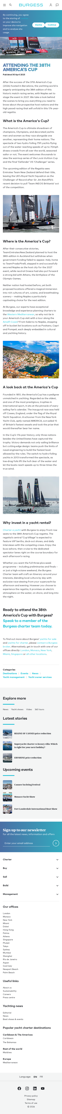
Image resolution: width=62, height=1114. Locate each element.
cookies (24, 18)
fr (41, 1076)
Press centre (9, 997)
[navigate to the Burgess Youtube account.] (43, 1089)
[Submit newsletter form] (56, 843)
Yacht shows (17, 709)
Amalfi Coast (10, 322)
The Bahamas (9, 1042)
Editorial (7, 1012)
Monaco (35, 650)
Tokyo (5, 946)
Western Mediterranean (20, 314)
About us (7, 987)
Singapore (17, 654)
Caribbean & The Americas (18, 1034)
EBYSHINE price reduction (28, 757)
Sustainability (9, 991)
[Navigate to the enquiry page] (57, 5)
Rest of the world (12, 1048)
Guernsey (7, 966)
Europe (7, 1058)
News (35, 673)
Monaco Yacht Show (24, 796)
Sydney (6, 949)
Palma (6, 933)
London (25, 650)
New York (46, 650)
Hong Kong (8, 930)
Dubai (6, 926)
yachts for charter (18, 642)
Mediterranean (10, 1062)
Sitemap (31, 1099)
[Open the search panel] (10, 5)
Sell (5, 876)
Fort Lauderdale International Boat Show (35, 808)
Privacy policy (31, 1096)
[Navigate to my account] (51, 5)
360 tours (39, 709)
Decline (38, 25)
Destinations (10, 673)
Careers (7, 994)
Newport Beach (10, 969)
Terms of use (31, 1103)
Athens (6, 936)
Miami (6, 654)
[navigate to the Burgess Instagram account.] (27, 1089)
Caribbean (8, 1038)
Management (10, 894)
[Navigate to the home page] (31, 5)
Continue (52, 25)
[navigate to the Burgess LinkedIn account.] (35, 1089)
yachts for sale (48, 639)
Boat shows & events (13, 1019)
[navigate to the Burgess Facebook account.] (19, 1089)
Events (24, 673)
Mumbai (7, 952)
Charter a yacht (12, 530)
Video (29, 709)
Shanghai (7, 956)
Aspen (6, 962)
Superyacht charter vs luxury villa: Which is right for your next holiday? (36, 746)
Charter (7, 859)
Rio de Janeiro (10, 959)
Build (5, 885)
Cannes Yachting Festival (27, 784)
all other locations (36, 654)
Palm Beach (9, 972)
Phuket (6, 943)
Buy (5, 868)
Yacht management (14, 677)
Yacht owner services (40, 677)
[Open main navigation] (4, 5)
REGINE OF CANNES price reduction (32, 733)
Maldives (7, 1052)
